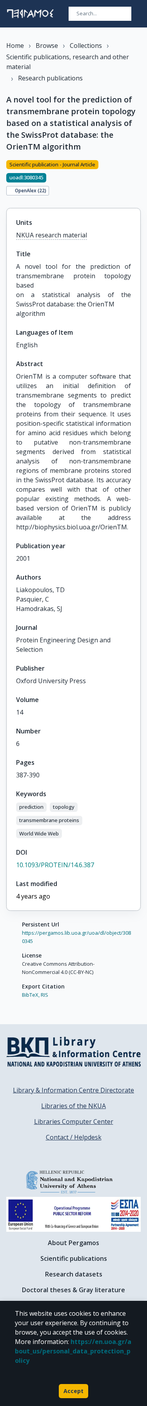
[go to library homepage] (73, 1052)
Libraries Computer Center (73, 1121)
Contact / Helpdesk (74, 1137)
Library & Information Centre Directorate (73, 1090)
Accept (73, 1391)
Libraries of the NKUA (73, 1105)
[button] (31, 807)
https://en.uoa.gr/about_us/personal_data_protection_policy (73, 1351)
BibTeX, (31, 994)
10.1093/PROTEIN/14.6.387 (55, 865)
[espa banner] (73, 1214)
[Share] (137, 179)
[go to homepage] (30, 13)
